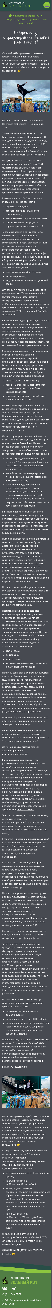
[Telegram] (14, 1288)
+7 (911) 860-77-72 (11, 1294)
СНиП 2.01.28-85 (25, 809)
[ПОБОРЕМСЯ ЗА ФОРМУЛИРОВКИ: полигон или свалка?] (26, 96)
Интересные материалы (27, 15)
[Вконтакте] (4, 1288)
